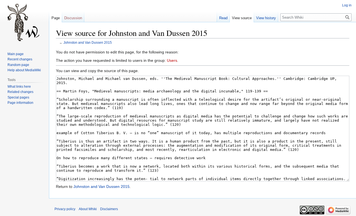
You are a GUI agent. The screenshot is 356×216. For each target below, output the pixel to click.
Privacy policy (65, 209)
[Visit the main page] (24, 22)
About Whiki (88, 209)
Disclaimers (109, 209)
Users (172, 60)
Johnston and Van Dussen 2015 (87, 42)
